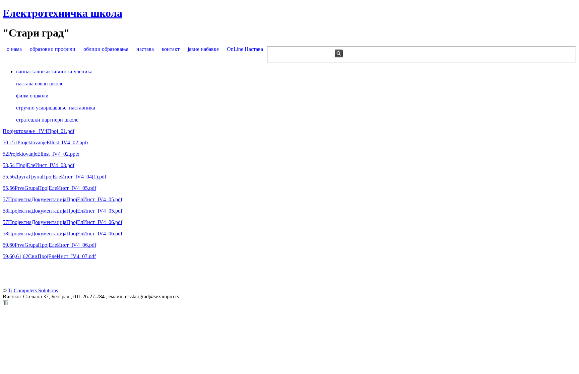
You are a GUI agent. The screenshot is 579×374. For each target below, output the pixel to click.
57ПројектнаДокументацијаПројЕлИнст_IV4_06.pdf (62, 222)
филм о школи (32, 95)
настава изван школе (39, 83)
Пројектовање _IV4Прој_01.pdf (38, 131)
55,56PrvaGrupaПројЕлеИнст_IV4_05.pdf (49, 188)
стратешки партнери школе (47, 120)
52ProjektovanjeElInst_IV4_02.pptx (41, 154)
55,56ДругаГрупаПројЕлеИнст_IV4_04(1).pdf (54, 176)
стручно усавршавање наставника (55, 107)
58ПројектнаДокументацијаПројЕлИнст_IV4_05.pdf (62, 211)
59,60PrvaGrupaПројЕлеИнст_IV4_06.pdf (49, 245)
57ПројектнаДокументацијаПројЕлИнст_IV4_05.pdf (62, 199)
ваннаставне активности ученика (54, 71)
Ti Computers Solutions (33, 290)
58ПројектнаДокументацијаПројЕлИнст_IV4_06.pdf (62, 233)
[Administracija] (5, 303)
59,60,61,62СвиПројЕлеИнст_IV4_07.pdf (49, 256)
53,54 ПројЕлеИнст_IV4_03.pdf (38, 165)
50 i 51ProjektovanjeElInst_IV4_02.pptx (46, 142)
